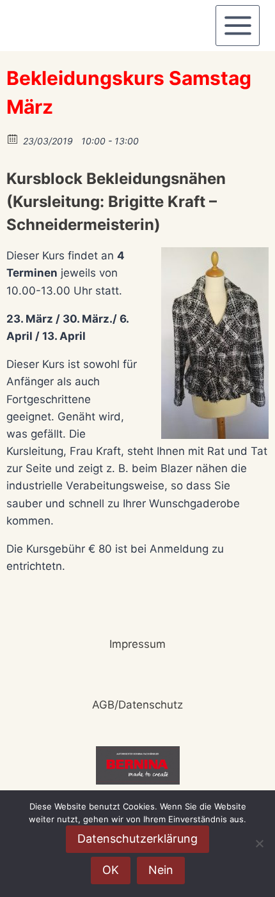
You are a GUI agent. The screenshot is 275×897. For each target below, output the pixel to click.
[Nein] (259, 843)
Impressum (137, 644)
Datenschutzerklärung (137, 838)
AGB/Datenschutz (137, 704)
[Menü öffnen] (238, 25)
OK (110, 870)
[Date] (13, 138)
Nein (160, 870)
